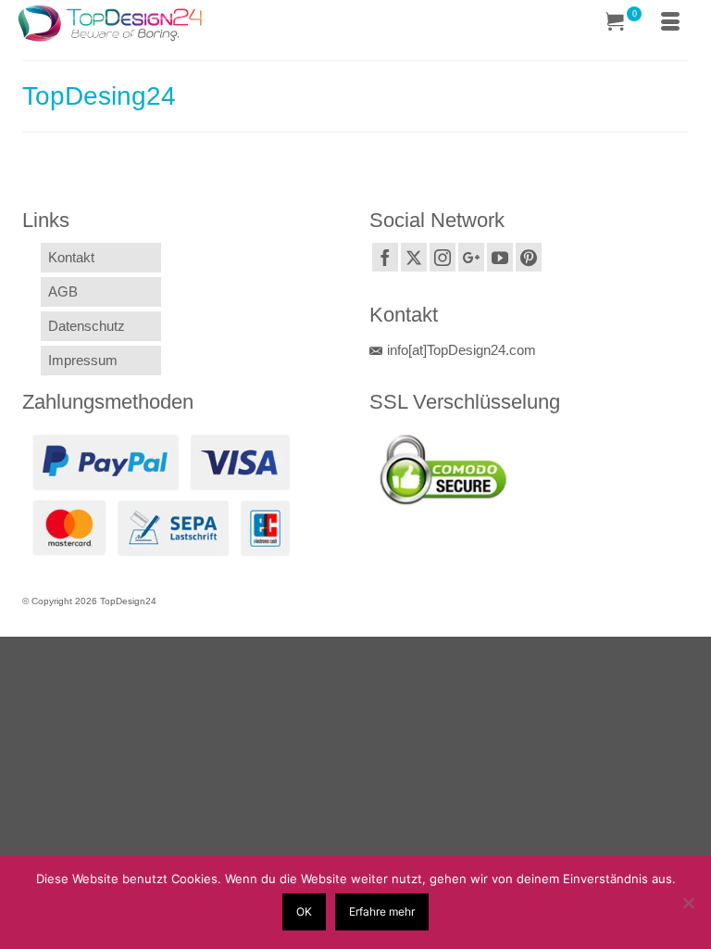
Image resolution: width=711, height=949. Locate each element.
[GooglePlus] (471, 257)
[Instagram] (442, 257)
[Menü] (670, 23)
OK (304, 911)
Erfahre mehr (382, 911)
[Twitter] (414, 257)
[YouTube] (500, 257)
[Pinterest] (529, 257)
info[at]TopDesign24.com (461, 350)
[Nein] (688, 902)
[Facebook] (385, 257)
